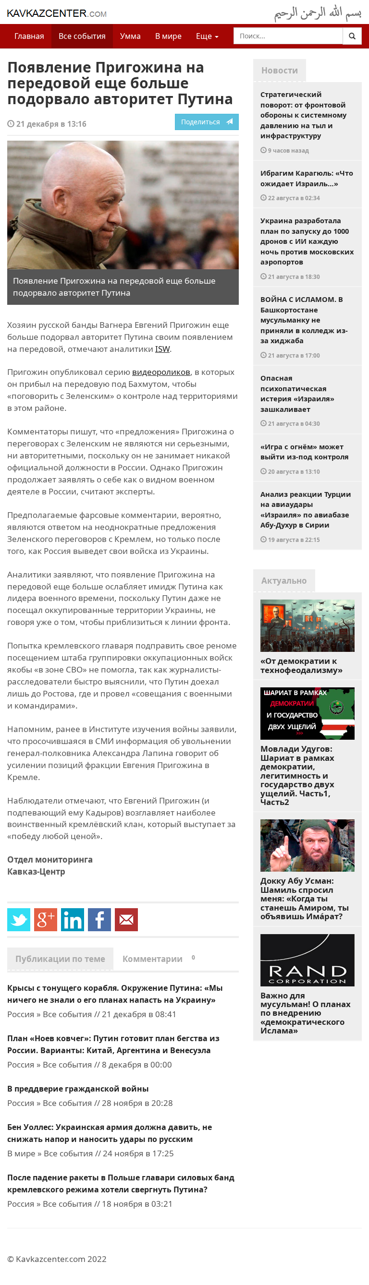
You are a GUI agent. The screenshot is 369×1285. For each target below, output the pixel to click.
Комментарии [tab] (159, 958)
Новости (279, 70)
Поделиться (203, 121)
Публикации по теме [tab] (60, 958)
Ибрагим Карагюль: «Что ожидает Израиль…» (306, 185)
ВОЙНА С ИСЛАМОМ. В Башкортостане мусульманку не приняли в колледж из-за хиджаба (304, 326)
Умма (130, 36)
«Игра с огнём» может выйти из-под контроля (304, 458)
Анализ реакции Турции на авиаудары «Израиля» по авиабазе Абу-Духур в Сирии (305, 516)
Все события (82, 36)
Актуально (284, 580)
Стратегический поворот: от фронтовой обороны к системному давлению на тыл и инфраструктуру (303, 121)
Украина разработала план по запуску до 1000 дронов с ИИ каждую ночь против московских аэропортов (307, 248)
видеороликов (161, 371)
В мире (168, 36)
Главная (29, 36)
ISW (162, 348)
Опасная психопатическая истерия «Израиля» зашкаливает (297, 400)
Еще (205, 36)
